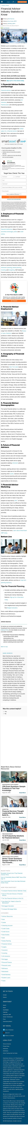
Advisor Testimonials (8, 1016)
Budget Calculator (12, 608)
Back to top (4, 646)
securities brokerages (7, 231)
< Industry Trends (5, 5)
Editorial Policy (5, 630)
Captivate (5, 1012)
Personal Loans (6, 965)
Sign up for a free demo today (15, 80)
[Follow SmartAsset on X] (4, 1033)
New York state (13, 367)
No (5, 713)
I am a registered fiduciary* (13, 194)
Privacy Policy (6, 1046)
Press (4, 1019)
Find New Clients (22, 2)
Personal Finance (7, 962)
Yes (5, 711)
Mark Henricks (7, 653)
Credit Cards (5, 928)
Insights (4, 947)
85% (16, 500)
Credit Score (5, 931)
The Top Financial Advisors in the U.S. (12, 898)
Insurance (4, 950)
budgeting (12, 270)
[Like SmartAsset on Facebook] (4, 1030)
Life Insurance (6, 956)
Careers (5, 997)
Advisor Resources (7, 916)
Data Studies (5, 934)
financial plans (5, 104)
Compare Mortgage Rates (9, 909)
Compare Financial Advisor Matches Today (14, 890)
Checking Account (7, 925)
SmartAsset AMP (7, 1014)
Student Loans (6, 977)
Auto (3, 919)
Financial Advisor (7, 944)
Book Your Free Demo (14, 197)
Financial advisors (6, 90)
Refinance (5, 968)
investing (3, 270)
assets (12, 473)
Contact (5, 994)
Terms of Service (7, 1043)
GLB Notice (5, 1050)
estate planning (17, 267)
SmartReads (6, 1009)
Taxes (3, 980)
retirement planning (6, 267)
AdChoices (5, 1048)
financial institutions (6, 229)
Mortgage (5, 959)
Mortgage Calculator (8, 906)
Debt (3, 938)
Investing (4, 953)
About (4, 1007)
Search (4, 1005)
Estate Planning (6, 941)
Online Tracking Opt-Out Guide (10, 1053)
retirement (15, 463)
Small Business (6, 974)
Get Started (14, 300)
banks (15, 231)
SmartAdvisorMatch (7, 1021)
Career (4, 922)
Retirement (5, 971)
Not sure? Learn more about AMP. (14, 199)
